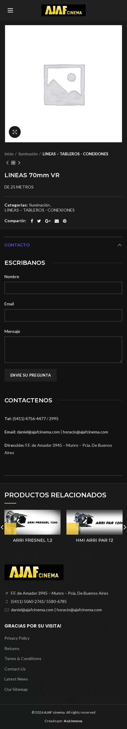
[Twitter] (39, 221)
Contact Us (15, 668)
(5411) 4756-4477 (30, 418)
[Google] (48, 221)
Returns (11, 648)
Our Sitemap (16, 689)
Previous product (7, 163)
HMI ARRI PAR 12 (94, 540)
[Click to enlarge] (15, 132)
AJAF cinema (54, 712)
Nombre (11, 276)
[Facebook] (32, 221)
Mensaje (12, 331)
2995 (53, 418)
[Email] (57, 221)
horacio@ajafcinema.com (85, 431)
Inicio (9, 153)
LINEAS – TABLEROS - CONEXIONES (75, 153)
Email (9, 303)
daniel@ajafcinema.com (38, 431)
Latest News (16, 678)
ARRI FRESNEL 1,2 (32, 540)
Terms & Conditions (22, 658)
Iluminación (28, 153)
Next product (19, 163)
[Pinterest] (65, 221)
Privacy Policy (17, 638)
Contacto (17, 245)
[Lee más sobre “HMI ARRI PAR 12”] (72, 529)
